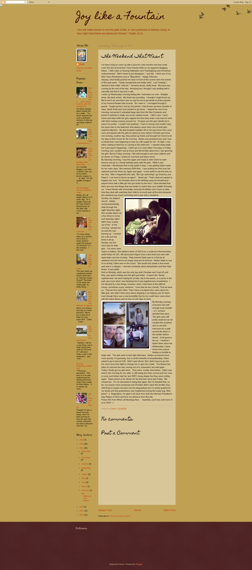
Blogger (139, 564)
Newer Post (105, 510)
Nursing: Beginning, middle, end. (84, 366)
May (84, 478)
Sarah (82, 64)
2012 (81, 507)
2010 (81, 515)
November (86, 458)
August (85, 474)
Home (137, 510)
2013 (81, 448)
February (86, 490)
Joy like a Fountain (120, 17)
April (84, 482)
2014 (81, 444)
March (85, 486)
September (86, 468)
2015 (81, 440)
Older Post (169, 510)
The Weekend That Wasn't (86, 497)
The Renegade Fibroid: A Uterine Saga (83, 190)
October (85, 464)
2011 (81, 511)
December (86, 451)
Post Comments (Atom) (120, 516)
